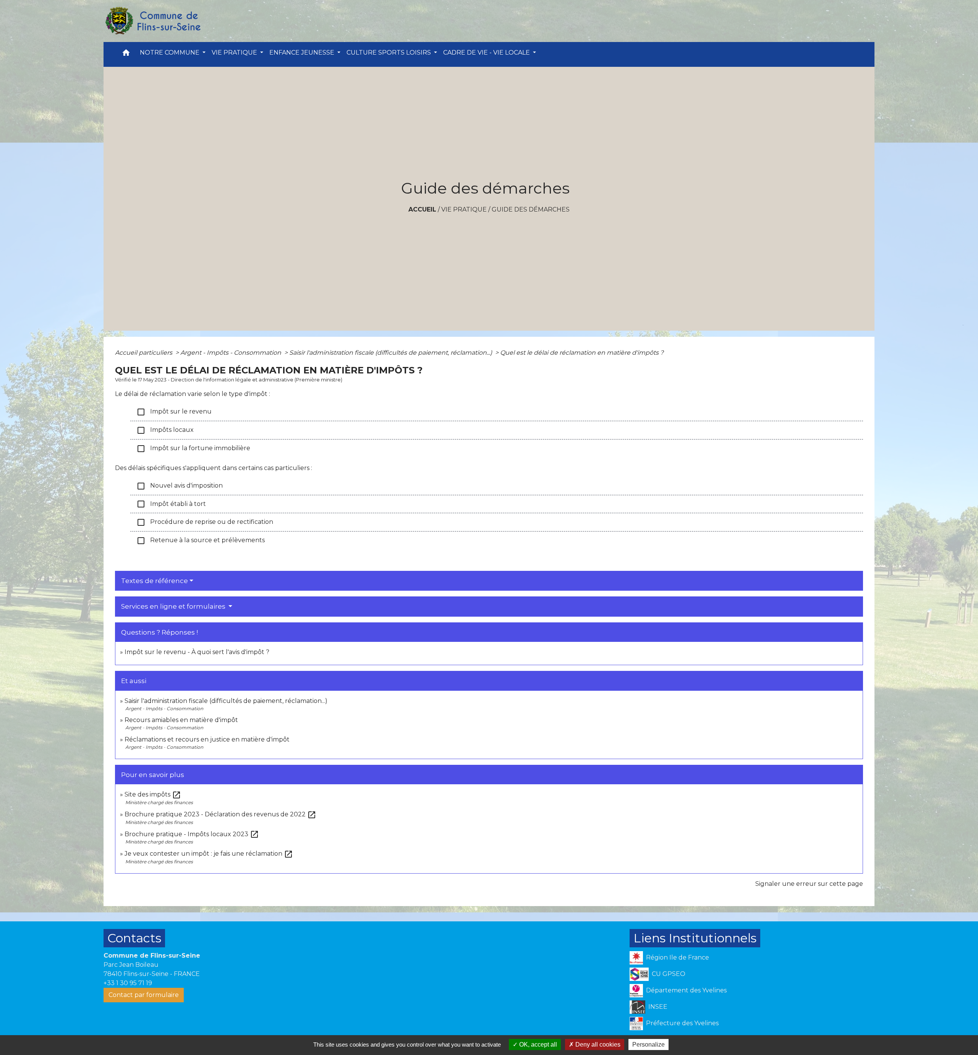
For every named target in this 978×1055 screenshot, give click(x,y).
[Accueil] (152, 21)
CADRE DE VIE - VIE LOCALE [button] (487, 52)
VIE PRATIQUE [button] (235, 52)
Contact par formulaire (143, 994)
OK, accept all (537, 1044)
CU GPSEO (668, 973)
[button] (126, 54)
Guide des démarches (531, 209)
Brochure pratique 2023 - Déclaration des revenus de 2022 (220, 814)
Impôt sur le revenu (174, 412)
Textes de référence (154, 581)
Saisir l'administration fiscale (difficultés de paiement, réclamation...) (391, 352)
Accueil (422, 209)
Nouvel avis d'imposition (179, 486)
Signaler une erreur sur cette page (809, 883)
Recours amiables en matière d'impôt (181, 720)
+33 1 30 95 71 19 (128, 983)
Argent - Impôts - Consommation (231, 352)
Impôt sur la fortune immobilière (193, 448)
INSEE (657, 1006)
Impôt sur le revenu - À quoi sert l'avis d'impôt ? (197, 652)
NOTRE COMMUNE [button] (170, 52)
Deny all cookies (597, 1044)
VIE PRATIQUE (464, 209)
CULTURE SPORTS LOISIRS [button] (389, 52)
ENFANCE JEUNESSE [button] (302, 52)
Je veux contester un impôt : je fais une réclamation (209, 853)
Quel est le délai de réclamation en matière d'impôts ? (582, 352)
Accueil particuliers (144, 352)
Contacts (134, 938)
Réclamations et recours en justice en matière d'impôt (207, 739)
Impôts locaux (165, 430)
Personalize (648, 1044)
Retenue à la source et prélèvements (200, 540)
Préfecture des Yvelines (682, 1022)
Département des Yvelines (686, 990)
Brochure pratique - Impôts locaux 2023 (192, 834)
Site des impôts (153, 794)
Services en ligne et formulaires (174, 606)
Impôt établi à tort (171, 504)
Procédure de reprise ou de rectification (204, 522)
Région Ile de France (677, 957)
